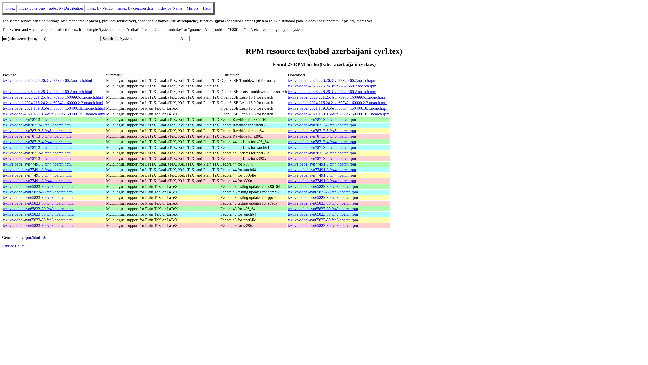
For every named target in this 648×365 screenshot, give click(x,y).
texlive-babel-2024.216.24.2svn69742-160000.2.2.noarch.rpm (337, 103)
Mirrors (192, 8)
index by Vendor (100, 8)
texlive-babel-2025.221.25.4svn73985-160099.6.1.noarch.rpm (337, 97)
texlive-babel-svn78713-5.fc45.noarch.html (37, 119)
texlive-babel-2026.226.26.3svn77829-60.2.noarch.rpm (332, 80)
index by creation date (135, 8)
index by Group (32, 8)
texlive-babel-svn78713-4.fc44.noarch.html (37, 142)
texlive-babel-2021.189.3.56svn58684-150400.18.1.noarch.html (54, 108)
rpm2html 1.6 (35, 237)
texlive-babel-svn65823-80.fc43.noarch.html (38, 186)
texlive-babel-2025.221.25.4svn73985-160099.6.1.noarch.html (53, 97)
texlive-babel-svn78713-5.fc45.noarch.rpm (322, 119)
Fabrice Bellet (13, 246)
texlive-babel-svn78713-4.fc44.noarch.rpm (322, 142)
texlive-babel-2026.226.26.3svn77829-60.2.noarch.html (47, 80)
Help (207, 8)
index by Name (170, 8)
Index (10, 8)
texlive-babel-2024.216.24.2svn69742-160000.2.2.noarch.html (53, 103)
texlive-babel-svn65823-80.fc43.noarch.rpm (323, 186)
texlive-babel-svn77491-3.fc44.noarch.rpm (322, 164)
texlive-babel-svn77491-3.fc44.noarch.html (37, 164)
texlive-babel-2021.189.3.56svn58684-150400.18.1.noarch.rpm (338, 108)
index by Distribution (66, 8)
